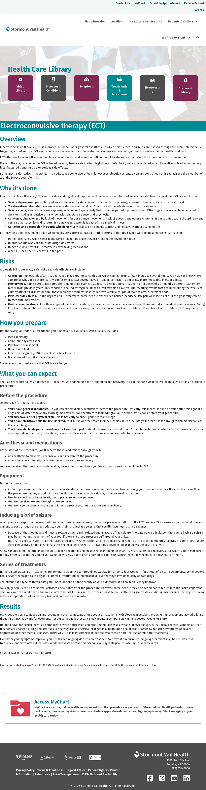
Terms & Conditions (50, 770)
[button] (160, 21)
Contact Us (123, 3)
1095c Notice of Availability (99, 774)
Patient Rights (97, 770)
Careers (199, 10)
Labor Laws (42, 774)
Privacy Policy (25, 770)
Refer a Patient (194, 3)
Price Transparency (66, 774)
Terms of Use (148, 665)
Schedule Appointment (164, 3)
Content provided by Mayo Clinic (19, 665)
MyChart (139, 3)
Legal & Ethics (75, 770)
